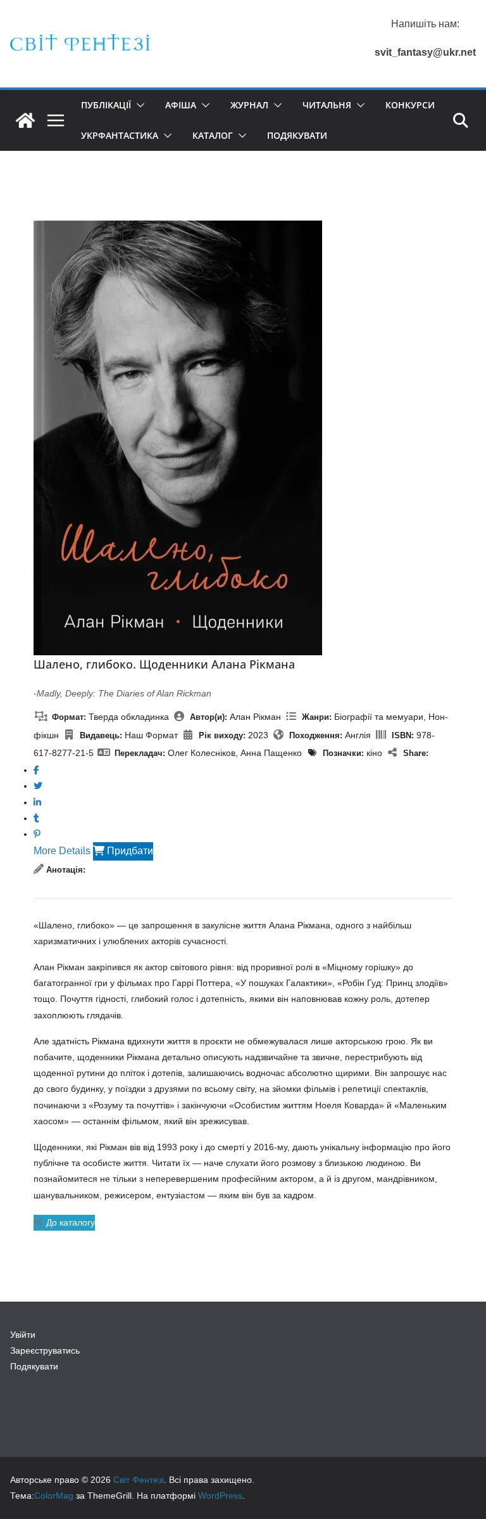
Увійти (22, 1335)
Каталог (212, 135)
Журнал (249, 105)
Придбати (128, 850)
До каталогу (69, 1222)
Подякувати (297, 135)
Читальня (326, 105)
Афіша (180, 105)
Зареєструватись (45, 1350)
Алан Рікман (255, 717)
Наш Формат (151, 735)
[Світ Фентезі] (25, 120)
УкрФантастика (119, 135)
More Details (62, 850)
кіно (374, 753)
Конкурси (410, 105)
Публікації (106, 105)
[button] (138, 105)
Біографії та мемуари (378, 717)
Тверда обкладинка (129, 717)
